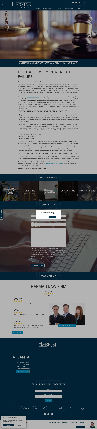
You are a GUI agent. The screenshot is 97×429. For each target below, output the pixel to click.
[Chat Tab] (48, 214)
